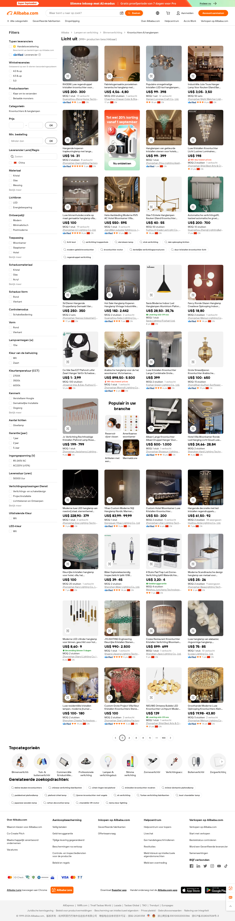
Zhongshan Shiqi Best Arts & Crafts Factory (205, 165)
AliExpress (68, 905)
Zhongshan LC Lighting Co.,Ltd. (79, 230)
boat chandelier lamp (189, 795)
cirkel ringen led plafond (103, 788)
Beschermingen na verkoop (67, 846)
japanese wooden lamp (26, 803)
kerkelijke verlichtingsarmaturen (148, 249)
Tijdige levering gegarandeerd (68, 840)
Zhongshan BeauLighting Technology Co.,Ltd (205, 587)
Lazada (117, 905)
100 (163, 738)
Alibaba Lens (14, 890)
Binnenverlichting (112, 32)
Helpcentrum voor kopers (157, 827)
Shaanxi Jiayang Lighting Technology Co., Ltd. (122, 653)
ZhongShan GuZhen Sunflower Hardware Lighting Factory (205, 384)
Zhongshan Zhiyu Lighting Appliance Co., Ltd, (164, 163)
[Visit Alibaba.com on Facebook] (191, 866)
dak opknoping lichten (178, 242)
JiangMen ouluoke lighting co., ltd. (122, 230)
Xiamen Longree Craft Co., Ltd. (162, 99)
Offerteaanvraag (107, 833)
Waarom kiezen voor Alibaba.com (24, 827)
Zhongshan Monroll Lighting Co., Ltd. (122, 387)
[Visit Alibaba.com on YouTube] (219, 866)
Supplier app (119, 890)
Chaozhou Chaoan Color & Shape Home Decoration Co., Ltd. (122, 99)
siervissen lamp (125, 242)
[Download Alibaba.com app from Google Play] (216, 890)
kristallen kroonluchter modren (140, 788)
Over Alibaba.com (17, 819)
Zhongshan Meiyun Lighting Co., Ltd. (205, 318)
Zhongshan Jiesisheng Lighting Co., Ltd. (80, 451)
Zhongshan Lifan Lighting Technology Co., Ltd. (164, 523)
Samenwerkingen (198, 853)
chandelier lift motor (89, 803)
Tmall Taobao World (100, 905)
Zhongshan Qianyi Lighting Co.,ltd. (80, 656)
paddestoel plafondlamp (26, 795)
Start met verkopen (199, 833)
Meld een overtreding (155, 862)
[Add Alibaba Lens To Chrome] (62, 890)
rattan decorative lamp (58, 803)
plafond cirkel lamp (57, 795)
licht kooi (71, 242)
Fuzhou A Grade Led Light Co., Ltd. (164, 230)
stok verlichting (150, 242)
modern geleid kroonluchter (80, 249)
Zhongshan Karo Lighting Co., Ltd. (80, 587)
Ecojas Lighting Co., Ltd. (200, 653)
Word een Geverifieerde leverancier (208, 846)
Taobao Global (131, 905)
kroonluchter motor (113, 249)
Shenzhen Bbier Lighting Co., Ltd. (122, 587)
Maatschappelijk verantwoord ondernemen (22, 841)
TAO (144, 905)
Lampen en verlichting (86, 32)
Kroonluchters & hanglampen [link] (142, 32)
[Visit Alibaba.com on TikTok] (226, 866)
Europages (167, 905)
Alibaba (65, 32)
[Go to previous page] (115, 738)
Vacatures (12, 849)
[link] (230, 888)
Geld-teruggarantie (62, 833)
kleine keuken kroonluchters (28, 788)
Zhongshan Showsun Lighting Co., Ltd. (164, 451)
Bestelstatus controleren (202, 840)
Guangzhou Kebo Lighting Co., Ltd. (122, 318)
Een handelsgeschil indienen (159, 840)
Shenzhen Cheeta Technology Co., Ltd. (80, 720)
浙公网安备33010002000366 (174, 915)
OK (51, 125)
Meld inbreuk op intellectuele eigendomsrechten (159, 855)
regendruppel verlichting (79, 257)
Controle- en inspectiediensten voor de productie (69, 855)
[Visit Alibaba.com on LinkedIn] (198, 866)
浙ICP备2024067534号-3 (205, 915)
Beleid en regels (61, 862)
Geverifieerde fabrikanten (112, 827)
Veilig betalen (59, 827)
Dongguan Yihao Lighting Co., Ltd (122, 523)
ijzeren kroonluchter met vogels (91, 795)
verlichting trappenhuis (97, 242)
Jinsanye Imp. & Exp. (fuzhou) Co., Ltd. (80, 384)
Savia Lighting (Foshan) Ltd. (160, 320)
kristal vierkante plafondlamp (179, 788)
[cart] (168, 13)
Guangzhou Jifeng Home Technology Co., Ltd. (80, 99)
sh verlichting (123, 795)
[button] (122, 13)
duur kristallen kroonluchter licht (190, 249)
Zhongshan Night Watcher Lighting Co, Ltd (205, 99)
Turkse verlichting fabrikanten (154, 795)
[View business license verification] (148, 916)
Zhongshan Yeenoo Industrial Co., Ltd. (80, 318)
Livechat (148, 833)
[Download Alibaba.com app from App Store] (191, 890)
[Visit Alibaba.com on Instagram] (212, 866)
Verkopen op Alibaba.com (203, 827)
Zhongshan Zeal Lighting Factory (80, 163)
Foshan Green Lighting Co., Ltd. (163, 384)
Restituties (150, 846)
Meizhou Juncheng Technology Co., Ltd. (164, 589)
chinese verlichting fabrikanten (67, 788)
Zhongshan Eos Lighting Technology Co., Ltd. (80, 523)
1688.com (82, 905)
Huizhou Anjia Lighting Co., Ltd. (204, 523)
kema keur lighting (118, 803)
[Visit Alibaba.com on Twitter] (205, 866)
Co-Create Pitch (15, 833)
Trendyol (154, 905)
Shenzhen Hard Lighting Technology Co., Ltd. (205, 451)
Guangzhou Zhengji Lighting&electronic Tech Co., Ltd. (205, 230)
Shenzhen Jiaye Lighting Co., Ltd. (163, 653)
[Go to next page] (170, 738)
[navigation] (33, 385)
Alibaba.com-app (167, 890)
